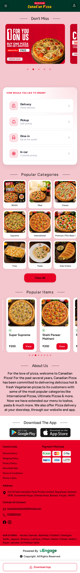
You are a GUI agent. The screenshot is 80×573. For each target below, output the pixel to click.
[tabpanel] (35, 44)
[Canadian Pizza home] (39, 5)
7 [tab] (47, 355)
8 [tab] (50, 355)
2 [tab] (33, 69)
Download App (10, 468)
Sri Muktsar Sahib (30, 542)
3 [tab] (39, 69)
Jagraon (15, 539)
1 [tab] (27, 69)
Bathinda (44, 535)
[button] (14, 194)
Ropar (6, 542)
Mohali (45, 539)
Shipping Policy (10, 458)
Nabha (54, 539)
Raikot (72, 539)
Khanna (25, 539)
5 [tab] (50, 69)
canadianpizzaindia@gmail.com (24, 508)
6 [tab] (44, 355)
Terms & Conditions (13, 473)
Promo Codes (10, 478)
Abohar (24, 535)
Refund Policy (10, 453)
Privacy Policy (10, 463)
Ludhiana (36, 539)
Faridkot (54, 535)
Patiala (63, 539)
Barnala (33, 535)
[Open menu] (6, 6)
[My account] (74, 6)
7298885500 (14, 514)
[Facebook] (4, 522)
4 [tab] (44, 69)
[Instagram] (9, 522)
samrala (15, 542)
